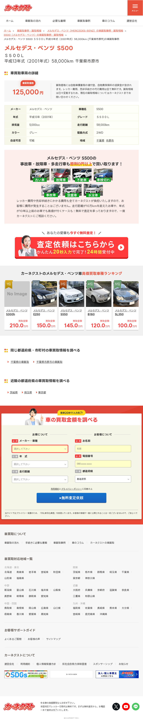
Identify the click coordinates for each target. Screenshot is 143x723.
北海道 (8, 572)
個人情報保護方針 (46, 664)
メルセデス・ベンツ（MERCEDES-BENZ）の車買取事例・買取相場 (85, 30)
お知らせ (123, 664)
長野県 (8, 596)
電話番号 (87, 455)
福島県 (20, 578)
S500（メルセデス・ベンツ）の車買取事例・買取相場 (33, 34)
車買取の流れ (33, 20)
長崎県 (101, 608)
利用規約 (55, 489)
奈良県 (125, 590)
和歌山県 (90, 596)
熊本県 (113, 608)
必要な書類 (59, 20)
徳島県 (8, 614)
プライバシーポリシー (71, 489)
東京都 (42, 392)
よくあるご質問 (12, 639)
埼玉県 (28, 392)
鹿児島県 (90, 614)
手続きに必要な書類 (36, 542)
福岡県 (76, 608)
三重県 (76, 596)
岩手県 (32, 572)
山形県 (8, 578)
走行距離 (24, 471)
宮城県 (44, 572)
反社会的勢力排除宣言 (74, 664)
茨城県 (14, 392)
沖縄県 (103, 614)
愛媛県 (32, 614)
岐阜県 (20, 596)
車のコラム (108, 20)
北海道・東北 (11, 567)
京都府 (101, 590)
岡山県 (32, 608)
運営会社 (132, 20)
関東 (75, 567)
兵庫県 (88, 590)
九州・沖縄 (79, 603)
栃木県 (88, 572)
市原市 (110, 140)
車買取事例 (83, 20)
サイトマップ (53, 639)
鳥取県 (8, 608)
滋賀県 (113, 590)
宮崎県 (76, 614)
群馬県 (101, 572)
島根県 (20, 608)
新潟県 (8, 590)
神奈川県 (90, 578)
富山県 (20, 590)
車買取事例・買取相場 (29, 30)
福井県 (44, 590)
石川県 (32, 590)
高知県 (44, 614)
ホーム (9, 20)
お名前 (86, 440)
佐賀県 (88, 608)
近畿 (75, 585)
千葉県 (100, 140)
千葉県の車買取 (20, 361)
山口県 (57, 608)
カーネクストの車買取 (102, 542)
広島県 (44, 608)
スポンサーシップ (102, 664)
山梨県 (57, 590)
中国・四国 (10, 603)
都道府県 (87, 471)
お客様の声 (34, 639)
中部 (6, 585)
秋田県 (57, 572)
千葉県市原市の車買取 (49, 361)
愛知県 (44, 596)
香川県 (20, 614)
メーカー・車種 (28, 440)
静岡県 (32, 596)
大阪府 (76, 590)
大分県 (125, 608)
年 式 (23, 456)
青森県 (20, 572)
